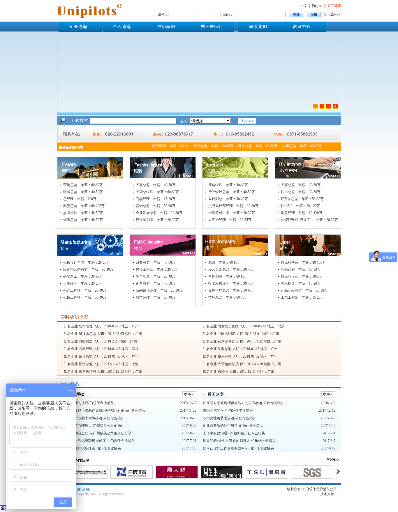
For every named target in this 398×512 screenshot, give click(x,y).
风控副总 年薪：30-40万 (228, 199)
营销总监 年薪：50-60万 (155, 206)
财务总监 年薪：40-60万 (155, 263)
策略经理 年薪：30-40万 (228, 185)
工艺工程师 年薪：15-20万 (302, 297)
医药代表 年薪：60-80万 (300, 269)
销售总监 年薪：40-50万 (83, 220)
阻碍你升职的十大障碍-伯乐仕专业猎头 (94, 418)
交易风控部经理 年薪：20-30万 (233, 206)
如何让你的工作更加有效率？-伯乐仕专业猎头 (238, 448)
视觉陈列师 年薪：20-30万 (157, 220)
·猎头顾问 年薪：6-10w (166, 146)
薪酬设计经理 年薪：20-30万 (159, 290)
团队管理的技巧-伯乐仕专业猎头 (89, 403)
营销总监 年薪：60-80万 (83, 185)
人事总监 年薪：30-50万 (300, 185)
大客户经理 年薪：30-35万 (229, 220)
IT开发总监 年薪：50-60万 (302, 199)
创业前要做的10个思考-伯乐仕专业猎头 (233, 426)
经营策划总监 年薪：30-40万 (231, 269)
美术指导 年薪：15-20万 (300, 283)
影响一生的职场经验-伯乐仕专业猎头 (92, 448)
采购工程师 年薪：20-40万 (84, 290)
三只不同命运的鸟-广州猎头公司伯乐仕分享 (97, 433)
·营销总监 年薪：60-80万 (209, 146)
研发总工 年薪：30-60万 (83, 276)
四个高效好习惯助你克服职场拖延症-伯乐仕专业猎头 (104, 410)
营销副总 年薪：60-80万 (228, 276)
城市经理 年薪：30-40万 (155, 297)
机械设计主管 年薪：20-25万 (86, 263)
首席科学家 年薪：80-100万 (303, 263)
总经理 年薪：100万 (79, 199)
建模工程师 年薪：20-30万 (157, 269)
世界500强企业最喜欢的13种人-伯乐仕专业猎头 (239, 441)
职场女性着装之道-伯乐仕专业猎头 (229, 418)
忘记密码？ (332, 14)
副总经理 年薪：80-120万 (301, 213)
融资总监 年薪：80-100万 (84, 206)
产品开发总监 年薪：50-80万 (304, 290)
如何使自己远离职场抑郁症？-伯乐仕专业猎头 (99, 441)
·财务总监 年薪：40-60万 (253, 146)
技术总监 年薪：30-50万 (300, 192)
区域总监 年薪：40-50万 (83, 192)
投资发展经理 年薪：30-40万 (231, 283)
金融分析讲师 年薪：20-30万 (231, 213)
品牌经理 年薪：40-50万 (83, 213)
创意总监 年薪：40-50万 (155, 283)
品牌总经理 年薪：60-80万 (157, 192)
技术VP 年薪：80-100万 (300, 206)
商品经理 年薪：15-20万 (155, 199)
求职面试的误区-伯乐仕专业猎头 (228, 410)
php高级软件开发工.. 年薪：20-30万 (309, 220)
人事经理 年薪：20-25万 (83, 283)
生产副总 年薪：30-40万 (155, 276)
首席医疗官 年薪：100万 (301, 276)
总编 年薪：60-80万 (224, 263)
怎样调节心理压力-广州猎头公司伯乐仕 (94, 426)
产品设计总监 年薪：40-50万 (231, 192)
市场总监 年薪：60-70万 (228, 297)
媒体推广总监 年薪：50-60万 (231, 290)
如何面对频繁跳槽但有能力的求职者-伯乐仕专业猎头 (243, 403)
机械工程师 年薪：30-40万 (84, 297)
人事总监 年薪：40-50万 (155, 185)
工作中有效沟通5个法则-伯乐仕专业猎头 (234, 433)
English (317, 6)
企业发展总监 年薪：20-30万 (159, 213)
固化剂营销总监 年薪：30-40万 (88, 269)
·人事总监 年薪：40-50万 (297, 146)
